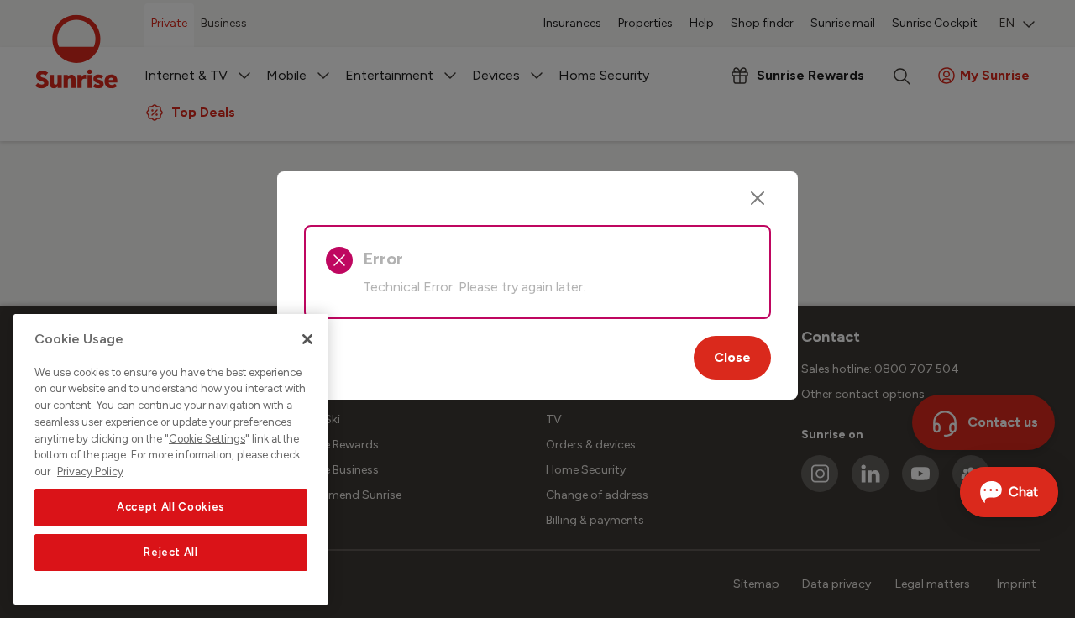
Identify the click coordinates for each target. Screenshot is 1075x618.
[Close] (757, 198)
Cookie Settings (207, 438)
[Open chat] (1009, 492)
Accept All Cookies (171, 506)
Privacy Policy (90, 471)
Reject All (171, 552)
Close (732, 357)
